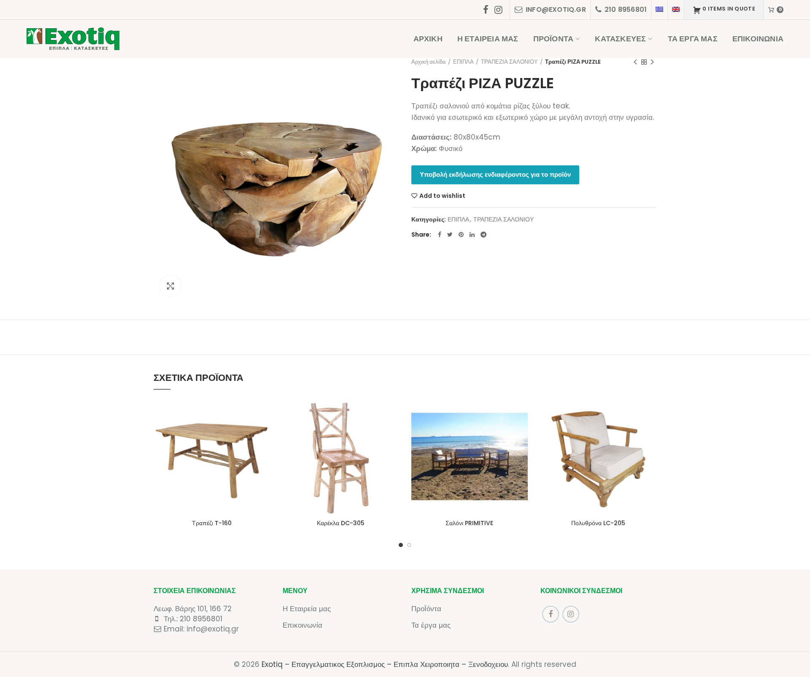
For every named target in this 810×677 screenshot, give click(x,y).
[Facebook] (485, 10)
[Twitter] (450, 234)
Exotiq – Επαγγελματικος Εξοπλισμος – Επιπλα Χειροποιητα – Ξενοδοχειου (385, 664)
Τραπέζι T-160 (212, 523)
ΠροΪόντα (426, 609)
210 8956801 (201, 619)
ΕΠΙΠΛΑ (463, 62)
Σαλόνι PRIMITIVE (469, 523)
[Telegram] (483, 234)
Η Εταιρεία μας (307, 609)
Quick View (263, 431)
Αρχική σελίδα (428, 62)
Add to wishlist (442, 196)
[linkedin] (472, 234)
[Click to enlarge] (170, 286)
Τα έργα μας (431, 625)
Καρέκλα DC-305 (340, 523)
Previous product (635, 62)
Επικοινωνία (302, 625)
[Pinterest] (461, 234)
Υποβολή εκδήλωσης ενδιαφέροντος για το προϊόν (495, 174)
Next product (652, 62)
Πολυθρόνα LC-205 (598, 523)
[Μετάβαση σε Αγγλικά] (676, 9)
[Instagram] (498, 10)
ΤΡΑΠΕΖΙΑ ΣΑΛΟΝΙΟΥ (509, 62)
